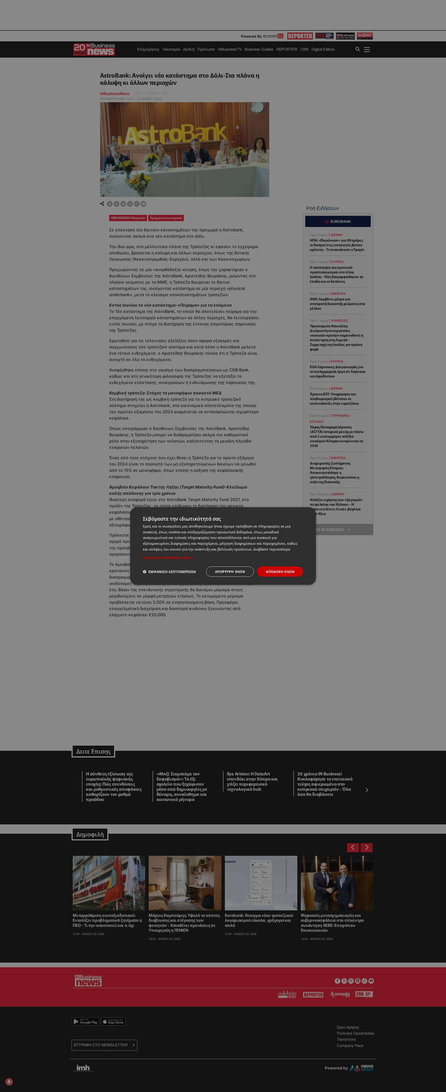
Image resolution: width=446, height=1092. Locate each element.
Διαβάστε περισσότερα (271, 549)
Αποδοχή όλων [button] (280, 571)
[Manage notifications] (9, 1081)
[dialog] (223, 546)
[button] (223, 557)
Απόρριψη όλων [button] (230, 571)
